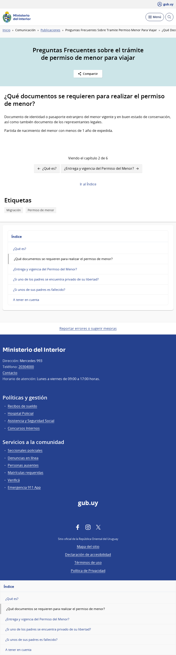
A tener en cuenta (26, 299)
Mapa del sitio (88, 546)
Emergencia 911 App (24, 487)
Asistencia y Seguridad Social (31, 420)
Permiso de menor (41, 210)
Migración (13, 210)
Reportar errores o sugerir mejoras (88, 328)
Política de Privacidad (88, 570)
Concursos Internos (24, 428)
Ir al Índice (88, 184)
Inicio (6, 30)
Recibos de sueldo (22, 406)
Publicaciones (50, 30)
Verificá (14, 480)
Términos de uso (88, 562)
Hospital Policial (20, 413)
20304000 (26, 366)
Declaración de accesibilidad (88, 554)
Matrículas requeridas (25, 472)
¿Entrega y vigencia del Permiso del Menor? (99, 168)
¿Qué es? (49, 168)
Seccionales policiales (25, 450)
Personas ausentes (23, 465)
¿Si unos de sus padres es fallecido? (39, 289)
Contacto (10, 372)
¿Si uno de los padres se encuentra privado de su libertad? (56, 279)
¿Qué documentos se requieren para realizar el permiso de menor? (63, 259)
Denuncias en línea (23, 458)
